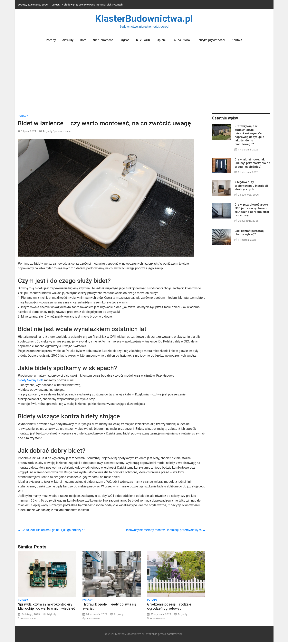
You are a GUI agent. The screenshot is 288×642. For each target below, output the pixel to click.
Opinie (161, 40)
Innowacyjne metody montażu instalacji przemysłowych (166, 530)
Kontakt (237, 40)
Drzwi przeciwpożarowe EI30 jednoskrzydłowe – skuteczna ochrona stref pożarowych (252, 210)
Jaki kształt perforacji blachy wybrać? (250, 232)
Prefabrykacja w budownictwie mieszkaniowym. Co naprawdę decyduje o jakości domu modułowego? (249, 135)
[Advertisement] (144, 74)
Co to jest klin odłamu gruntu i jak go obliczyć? (51, 530)
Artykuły (67, 40)
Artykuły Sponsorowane (57, 131)
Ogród (125, 40)
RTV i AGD (143, 40)
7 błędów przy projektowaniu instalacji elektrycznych (92, 4)
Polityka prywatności (211, 40)
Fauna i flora (181, 40)
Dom (83, 40)
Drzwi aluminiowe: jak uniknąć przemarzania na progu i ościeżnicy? (252, 163)
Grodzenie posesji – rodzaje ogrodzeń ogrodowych (169, 606)
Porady (51, 40)
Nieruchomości (103, 40)
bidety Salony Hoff (30, 380)
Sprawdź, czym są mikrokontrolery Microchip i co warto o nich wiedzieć (46, 606)
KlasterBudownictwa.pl (144, 18)
